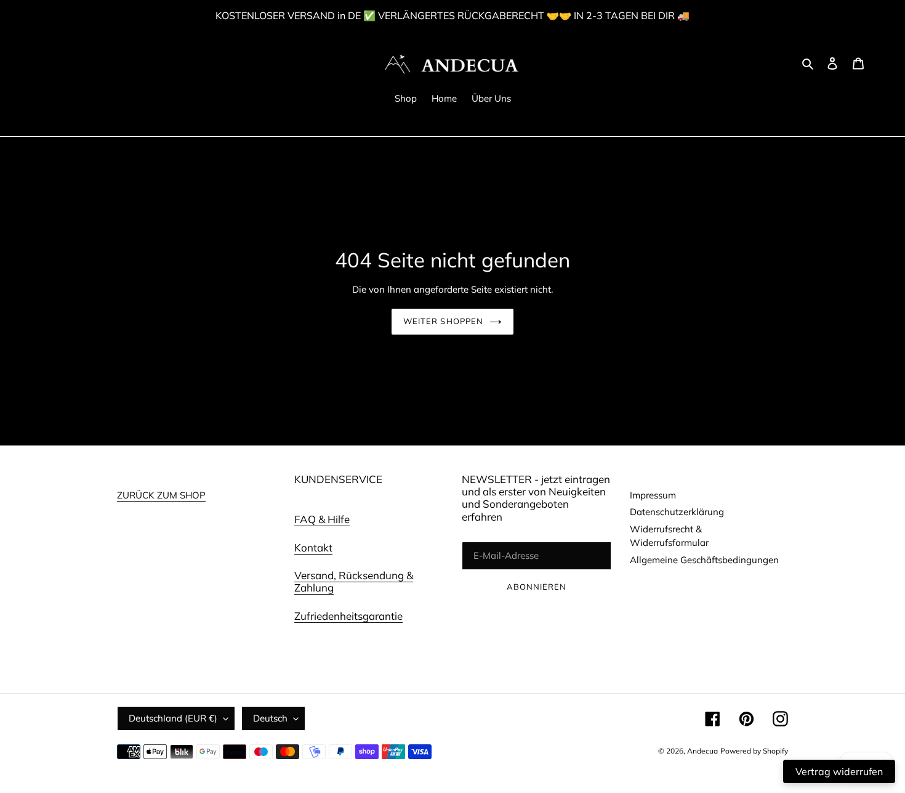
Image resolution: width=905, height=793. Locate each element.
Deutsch (270, 718)
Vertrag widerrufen (839, 771)
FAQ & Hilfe (322, 519)
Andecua (702, 750)
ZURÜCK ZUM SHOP (161, 495)
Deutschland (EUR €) (173, 718)
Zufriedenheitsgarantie (348, 615)
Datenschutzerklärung (677, 512)
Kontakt (313, 547)
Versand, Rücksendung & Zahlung (353, 581)
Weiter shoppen (443, 321)
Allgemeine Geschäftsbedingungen (704, 560)
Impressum (653, 495)
